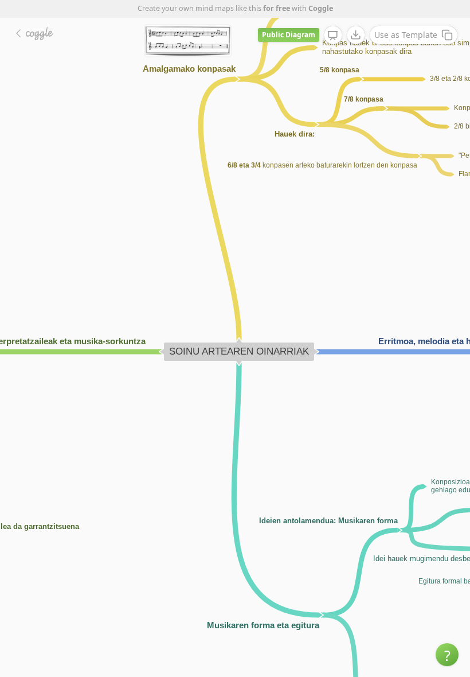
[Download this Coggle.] (356, 35)
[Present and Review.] (333, 35)
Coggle (320, 8)
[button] (447, 654)
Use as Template (405, 34)
